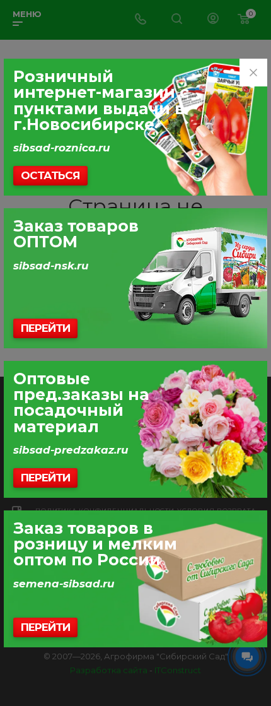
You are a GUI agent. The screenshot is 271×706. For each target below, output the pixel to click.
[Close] (253, 72)
